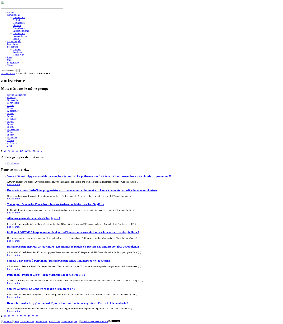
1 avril (10, 140)
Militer (10, 60)
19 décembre (13, 129)
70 (29, 316)
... (41, 151)
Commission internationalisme (21, 29)
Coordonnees (13, 163)
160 (37, 151)
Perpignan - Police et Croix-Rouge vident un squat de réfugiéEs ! (46, 274)
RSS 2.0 (103, 321)
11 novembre (13, 103)
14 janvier (11, 118)
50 (21, 316)
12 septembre (13, 111)
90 (37, 316)
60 (13, 151)
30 (13, 316)
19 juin (10, 132)
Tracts (10, 65)
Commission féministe (19, 24)
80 (17, 151)
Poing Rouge (13, 62)
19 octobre (12, 137)
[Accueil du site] (32, 7)
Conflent (17, 49)
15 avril (10, 126)
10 (5, 316)
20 (5, 151)
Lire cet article (13, 184)
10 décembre (13, 100)
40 (9, 151)
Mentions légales (69, 321)
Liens (9, 57)
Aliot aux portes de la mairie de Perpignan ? (33, 218)
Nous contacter (27, 321)
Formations (12, 44)
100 (21, 151)
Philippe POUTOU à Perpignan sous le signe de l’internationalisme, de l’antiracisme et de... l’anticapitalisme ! (73, 232)
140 (32, 151)
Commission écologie (19, 18)
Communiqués (14, 41)
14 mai (10, 124)
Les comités (12, 46)
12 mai (10, 108)
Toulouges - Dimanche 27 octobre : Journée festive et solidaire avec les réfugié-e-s (55, 204)
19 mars (10, 134)
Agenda (10, 12)
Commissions (13, 15)
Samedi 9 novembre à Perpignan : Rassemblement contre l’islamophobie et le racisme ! (59, 260)
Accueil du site (8, 73)
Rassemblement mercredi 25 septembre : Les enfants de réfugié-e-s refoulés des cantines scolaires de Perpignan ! (74, 246)
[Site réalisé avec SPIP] (15, 321)
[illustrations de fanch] (6, 321)
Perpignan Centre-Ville (18, 53)
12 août (10, 105)
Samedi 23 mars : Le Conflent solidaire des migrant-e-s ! (41, 288)
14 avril (10, 113)
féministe (11, 97)
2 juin (9, 146)
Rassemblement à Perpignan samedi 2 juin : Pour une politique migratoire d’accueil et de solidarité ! (67, 303)
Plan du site (54, 321)
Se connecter (41, 321)
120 (27, 151)
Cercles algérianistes (16, 95)
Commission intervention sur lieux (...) (20, 36)
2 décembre (12, 143)
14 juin (10, 121)
